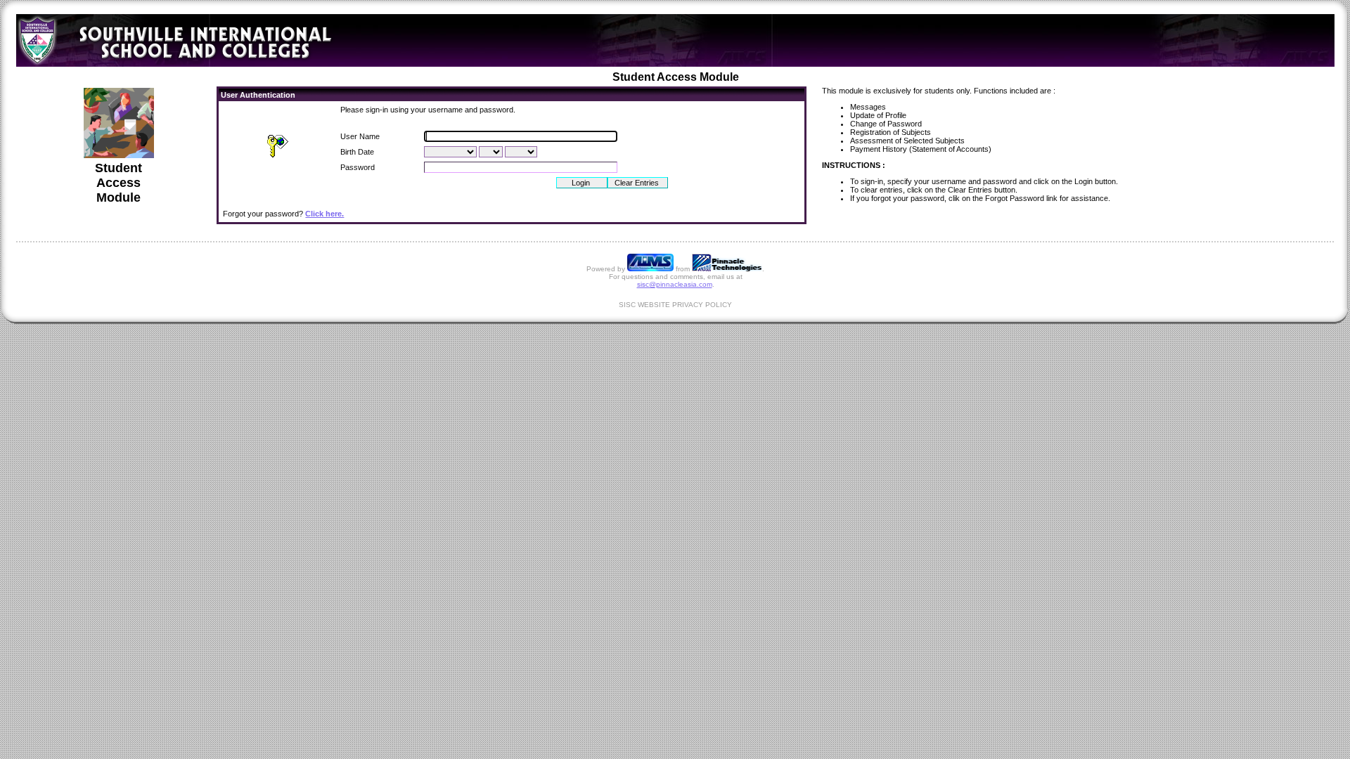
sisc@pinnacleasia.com (674, 284)
